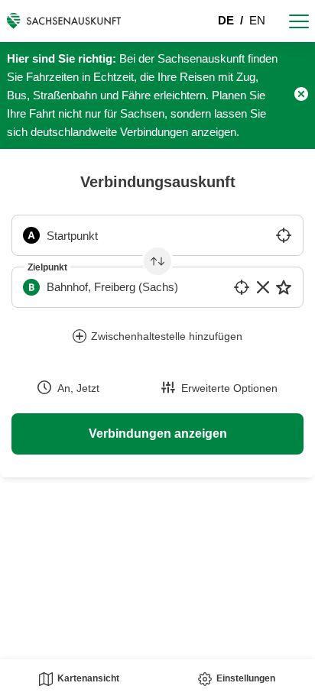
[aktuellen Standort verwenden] (283, 235)
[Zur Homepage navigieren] (64, 20)
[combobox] (157, 235)
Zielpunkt (47, 267)
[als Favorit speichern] (283, 287)
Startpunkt (72, 235)
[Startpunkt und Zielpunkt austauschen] (157, 261)
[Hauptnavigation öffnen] (299, 20)
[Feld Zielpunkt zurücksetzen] (263, 287)
